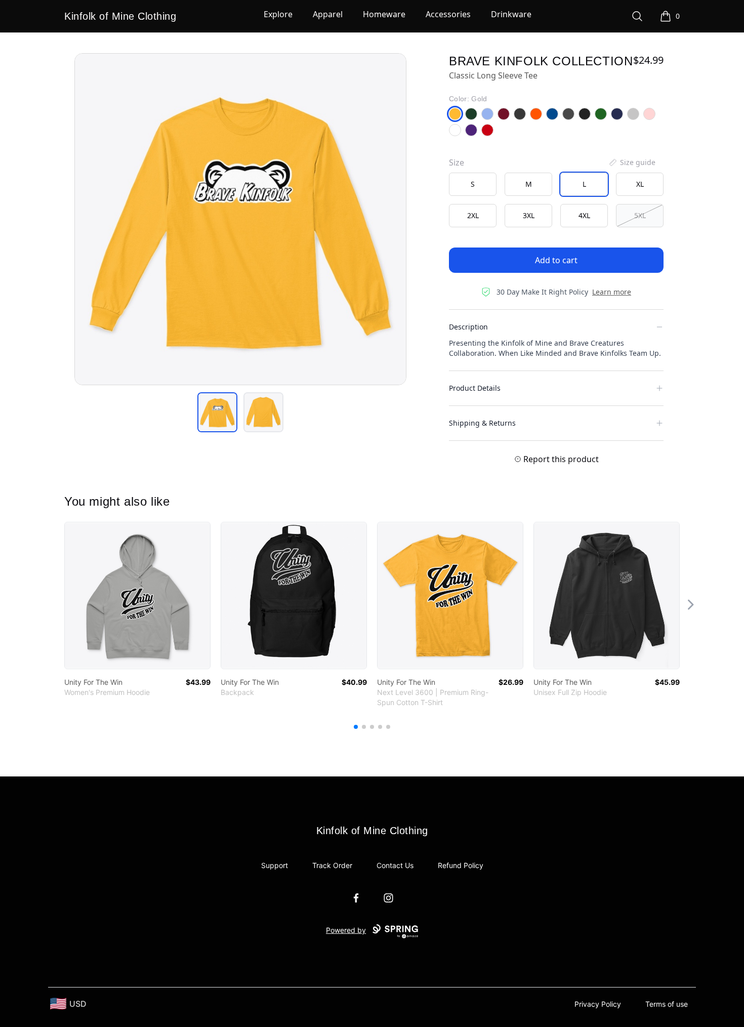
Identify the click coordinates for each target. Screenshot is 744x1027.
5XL (640, 215)
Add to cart (556, 260)
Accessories (448, 14)
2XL (473, 215)
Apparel (328, 14)
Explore (278, 14)
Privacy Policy (597, 1004)
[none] (631, 162)
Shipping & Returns (482, 423)
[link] (137, 595)
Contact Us (395, 865)
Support (274, 865)
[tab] (217, 412)
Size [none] (456, 162)
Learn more (611, 292)
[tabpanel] (240, 219)
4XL (584, 215)
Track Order (332, 865)
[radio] (473, 184)
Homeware (384, 14)
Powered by (346, 930)
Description (468, 327)
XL (640, 184)
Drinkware (511, 14)
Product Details (475, 388)
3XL (528, 215)
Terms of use (666, 1004)
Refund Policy (460, 865)
